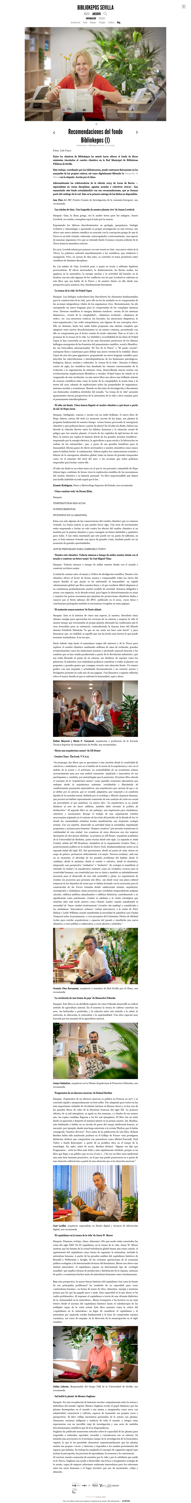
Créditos (111, 22)
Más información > (114, 1501)
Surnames (83, 145)
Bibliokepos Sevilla (96, 145)
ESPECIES (102, 18)
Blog (118, 22)
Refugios (102, 22)
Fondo (85, 22)
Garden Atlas (100, 1497)
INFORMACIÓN (91, 18)
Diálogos (93, 22)
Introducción (75, 22)
